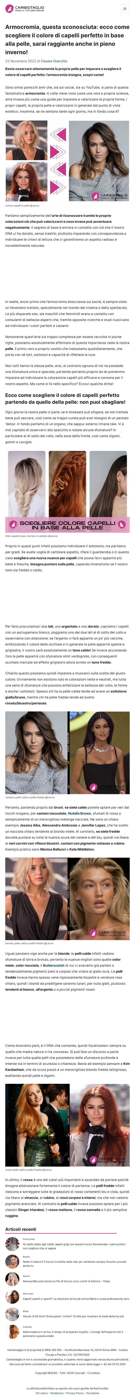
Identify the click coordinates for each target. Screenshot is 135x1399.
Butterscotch (54, 965)
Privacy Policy (75, 1393)
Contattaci (93, 1373)
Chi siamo (42, 1393)
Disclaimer (92, 1393)
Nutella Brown (79, 813)
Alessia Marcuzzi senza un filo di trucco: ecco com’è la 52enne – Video (66, 1281)
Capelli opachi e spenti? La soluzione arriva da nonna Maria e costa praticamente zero (76, 1298)
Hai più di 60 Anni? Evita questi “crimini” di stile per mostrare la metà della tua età (73, 1316)
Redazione (57, 1393)
